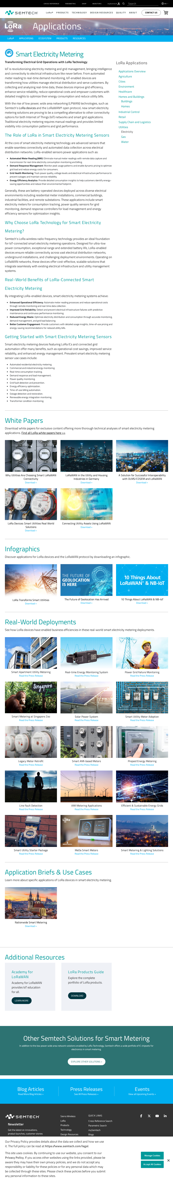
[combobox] (142, 4)
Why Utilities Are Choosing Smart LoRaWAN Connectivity (30, 479)
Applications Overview (132, 71)
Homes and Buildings (131, 97)
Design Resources (69, 1134)
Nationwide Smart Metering (31, 924)
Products (62, 38)
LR (63, 1121)
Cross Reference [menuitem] (51, 4)
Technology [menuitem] (79, 12)
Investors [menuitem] (97, 4)
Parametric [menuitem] (70, 4)
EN (165, 4)
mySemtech (94, 1130)
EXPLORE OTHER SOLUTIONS (85, 1061)
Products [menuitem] (62, 12)
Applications (26, 38)
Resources (79, 38)
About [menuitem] (133, 12)
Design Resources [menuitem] (101, 12)
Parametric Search (97, 1125)
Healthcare (125, 92)
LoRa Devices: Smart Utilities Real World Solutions (31, 527)
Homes (125, 106)
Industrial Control (129, 112)
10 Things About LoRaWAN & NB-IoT (142, 601)
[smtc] (21, 12)
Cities (122, 81)
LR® (10, 38)
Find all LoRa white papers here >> (43, 433)
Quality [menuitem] (121, 12)
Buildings (126, 101)
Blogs (91, 1134)
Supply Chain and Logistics (135, 122)
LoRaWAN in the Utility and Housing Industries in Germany (86, 479)
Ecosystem (45, 38)
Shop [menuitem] (84, 4)
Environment (126, 87)
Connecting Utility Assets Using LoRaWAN (86, 525)
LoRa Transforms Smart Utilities (31, 601)
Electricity (127, 132)
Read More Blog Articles (30, 1094)
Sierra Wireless (68, 1116)
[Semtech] (26, 1119)
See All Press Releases (85, 1094)
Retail (122, 117)
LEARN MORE (22, 1000)
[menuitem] (119, 4)
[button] (168, 1160)
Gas (123, 137)
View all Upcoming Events (141, 1094)
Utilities (123, 127)
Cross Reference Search (100, 1121)
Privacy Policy (14, 1157)
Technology (66, 1130)
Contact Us (151, 12)
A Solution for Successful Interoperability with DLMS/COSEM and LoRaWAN (142, 479)
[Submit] (124, 3)
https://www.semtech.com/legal (66, 1146)
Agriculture (125, 76)
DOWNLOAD (77, 996)
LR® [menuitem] (49, 12)
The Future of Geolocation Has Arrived (86, 601)
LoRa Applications (131, 63)
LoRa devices (27, 108)
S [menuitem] (112, 4)
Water (125, 142)
